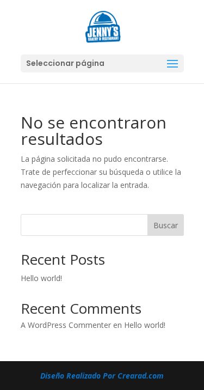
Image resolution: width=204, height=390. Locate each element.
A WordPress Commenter (66, 325)
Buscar (165, 225)
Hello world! (41, 278)
